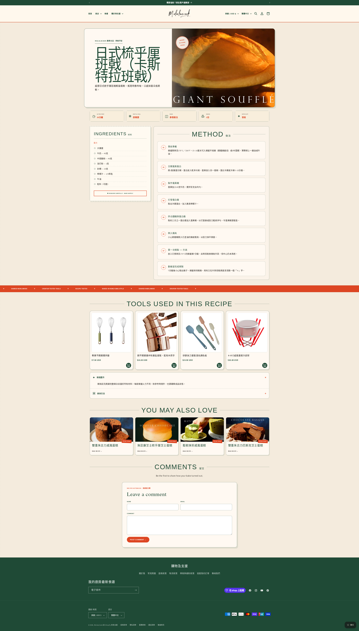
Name (129, 501)
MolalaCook (98, 625)
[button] (98, 13)
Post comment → (138, 539)
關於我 (142, 573)
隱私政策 (133, 625)
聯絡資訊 (161, 625)
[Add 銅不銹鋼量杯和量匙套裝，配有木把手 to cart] (174, 365)
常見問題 (152, 573)
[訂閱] (136, 590)
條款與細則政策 (187, 573)
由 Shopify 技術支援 (110, 625)
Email (182, 501)
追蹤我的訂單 (203, 573)
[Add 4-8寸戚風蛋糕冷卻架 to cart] (264, 365)
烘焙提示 (180, 377)
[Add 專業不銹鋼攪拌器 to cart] (128, 365)
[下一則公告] (270, 2)
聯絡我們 (216, 573)
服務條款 (142, 625)
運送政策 (151, 625)
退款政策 (162, 573)
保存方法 (179, 393)
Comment (130, 513)
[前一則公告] (89, 2)
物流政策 (173, 573)
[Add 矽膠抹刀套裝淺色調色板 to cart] (219, 365)
